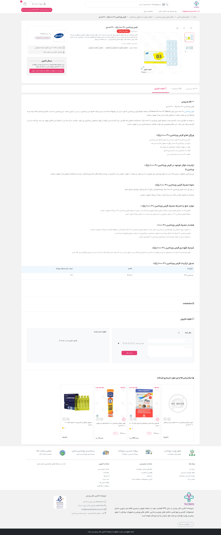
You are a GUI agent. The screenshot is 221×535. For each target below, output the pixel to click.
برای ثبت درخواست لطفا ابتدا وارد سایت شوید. (47, 71)
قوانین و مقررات (146, 473)
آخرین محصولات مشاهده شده (142, 479)
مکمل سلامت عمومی (96, 48)
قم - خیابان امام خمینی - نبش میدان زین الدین (88, 513)
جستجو (149, 476)
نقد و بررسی (190, 89)
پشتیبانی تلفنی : (35, 10)
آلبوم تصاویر (147, 70)
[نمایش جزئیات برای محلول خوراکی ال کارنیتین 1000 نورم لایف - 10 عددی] (77, 403)
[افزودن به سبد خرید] (157, 419)
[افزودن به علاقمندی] (165, 419)
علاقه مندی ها (104, 483)
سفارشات (106, 473)
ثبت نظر (129, 353)
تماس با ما (191, 479)
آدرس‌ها (106, 476)
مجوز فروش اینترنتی (188, 473)
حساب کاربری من (103, 469)
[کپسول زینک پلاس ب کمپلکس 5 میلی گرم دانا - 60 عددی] (144, 403)
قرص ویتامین (189, 111)
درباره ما (192, 469)
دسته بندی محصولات (190, 11)
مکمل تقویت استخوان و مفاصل (117, 48)
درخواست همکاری (103, 486)
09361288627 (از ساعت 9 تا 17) (94, 502)
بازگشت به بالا (185, 524)
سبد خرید (106, 479)
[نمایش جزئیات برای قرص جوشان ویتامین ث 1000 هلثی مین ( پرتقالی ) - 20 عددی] (178, 403)
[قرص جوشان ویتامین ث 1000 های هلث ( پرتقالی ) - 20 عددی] (110, 403)
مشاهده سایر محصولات (42, 38)
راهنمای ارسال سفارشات (144, 469)
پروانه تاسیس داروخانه (187, 476)
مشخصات (175, 89)
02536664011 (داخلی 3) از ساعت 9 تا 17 (91, 506)
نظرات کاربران (159, 89)
